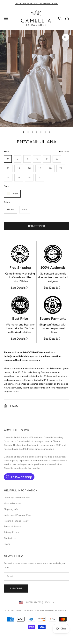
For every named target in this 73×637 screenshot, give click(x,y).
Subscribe (16, 588)
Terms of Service (12, 526)
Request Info (36, 226)
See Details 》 (20, 288)
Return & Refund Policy (16, 520)
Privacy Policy (11, 532)
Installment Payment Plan (17, 515)
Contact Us (10, 538)
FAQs (7, 544)
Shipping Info (11, 509)
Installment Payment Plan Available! (36, 3)
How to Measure (12, 503)
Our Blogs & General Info (17, 497)
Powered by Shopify (55, 610)
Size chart (64, 151)
